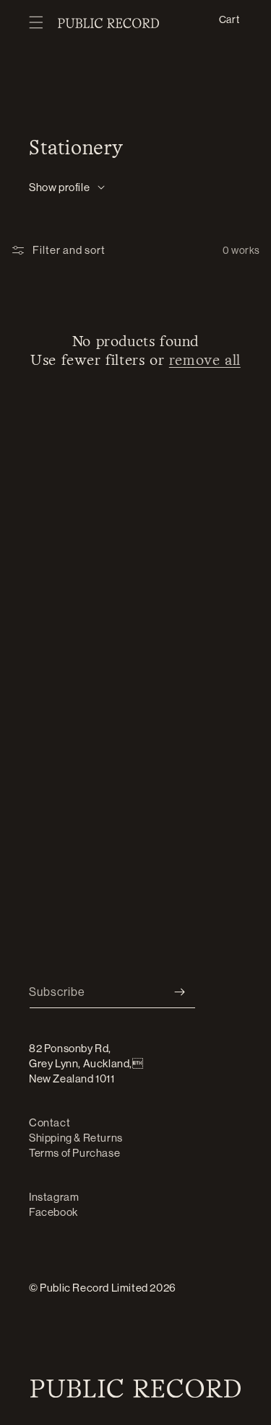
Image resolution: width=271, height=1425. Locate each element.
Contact (49, 1122)
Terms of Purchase (74, 1153)
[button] (36, 23)
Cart (229, 19)
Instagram (54, 1197)
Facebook (53, 1212)
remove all (205, 361)
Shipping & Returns (76, 1137)
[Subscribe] (179, 992)
